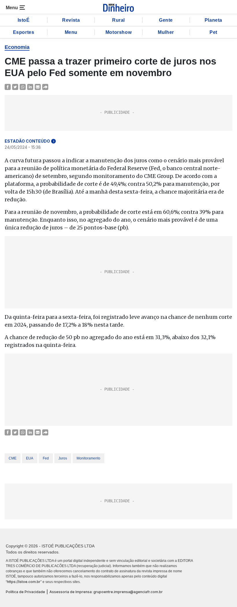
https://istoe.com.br (23, 582)
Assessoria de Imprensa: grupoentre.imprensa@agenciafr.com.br (106, 592)
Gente (166, 20)
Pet (213, 32)
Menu (71, 32)
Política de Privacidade (25, 592)
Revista (71, 20)
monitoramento (88, 458)
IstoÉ (24, 20)
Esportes (23, 32)
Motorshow (118, 32)
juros (62, 458)
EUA (29, 458)
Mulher (166, 32)
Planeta (213, 20)
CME (12, 458)
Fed (46, 458)
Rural (118, 20)
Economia (17, 47)
